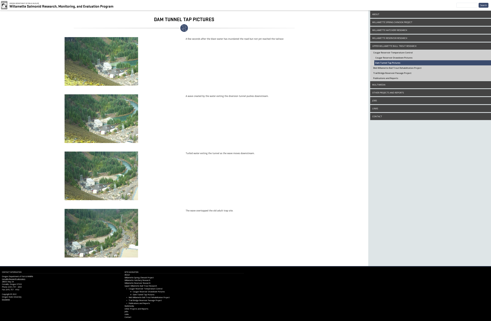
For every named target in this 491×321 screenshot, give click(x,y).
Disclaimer (6, 299)
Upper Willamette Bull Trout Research (394, 46)
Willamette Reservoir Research (389, 38)
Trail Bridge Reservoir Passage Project (392, 73)
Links (375, 108)
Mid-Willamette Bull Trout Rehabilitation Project (397, 68)
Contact (377, 116)
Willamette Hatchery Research (389, 30)
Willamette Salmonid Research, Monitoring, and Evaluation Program (61, 6)
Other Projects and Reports (388, 92)
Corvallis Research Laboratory (13, 279)
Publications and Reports (385, 78)
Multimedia (378, 84)
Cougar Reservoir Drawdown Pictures (393, 57)
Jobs (374, 100)
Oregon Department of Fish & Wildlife (24, 3)
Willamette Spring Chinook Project (392, 22)
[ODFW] (4, 5)
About (375, 14)
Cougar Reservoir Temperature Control (393, 52)
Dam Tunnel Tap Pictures (387, 62)
